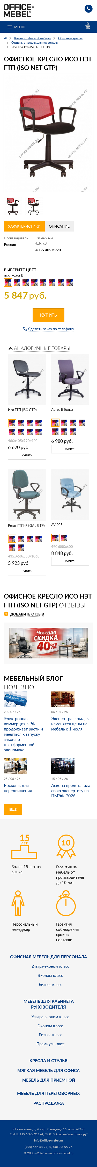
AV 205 (57, 524)
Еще (13, 809)
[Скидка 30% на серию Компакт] (48, 642)
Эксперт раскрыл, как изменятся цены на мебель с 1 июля (72, 724)
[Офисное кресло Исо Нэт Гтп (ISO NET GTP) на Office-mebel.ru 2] (34, 206)
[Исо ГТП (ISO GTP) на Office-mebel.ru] (27, 378)
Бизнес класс (50, 984)
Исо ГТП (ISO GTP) (22, 409)
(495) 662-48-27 (36, 1147)
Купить (48, 315)
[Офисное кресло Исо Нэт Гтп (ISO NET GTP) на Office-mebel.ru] (48, 133)
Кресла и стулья (48, 1060)
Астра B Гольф (62, 409)
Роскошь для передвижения (18, 788)
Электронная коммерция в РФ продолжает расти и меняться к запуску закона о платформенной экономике (23, 734)
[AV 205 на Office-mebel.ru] (70, 493)
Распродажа (48, 1103)
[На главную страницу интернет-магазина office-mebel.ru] (19, 10)
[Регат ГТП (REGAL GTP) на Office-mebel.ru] (27, 494)
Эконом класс (50, 975)
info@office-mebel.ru (48, 1140)
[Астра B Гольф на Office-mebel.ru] (70, 378)
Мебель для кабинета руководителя (49, 1004)
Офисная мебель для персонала (48, 957)
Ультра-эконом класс (50, 966)
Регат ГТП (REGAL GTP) (26, 525)
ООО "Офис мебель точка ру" (66, 1134)
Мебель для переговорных (48, 1093)
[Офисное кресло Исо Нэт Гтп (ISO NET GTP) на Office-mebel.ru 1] (13, 206)
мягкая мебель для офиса (48, 1070)
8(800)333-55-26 (60, 1147)
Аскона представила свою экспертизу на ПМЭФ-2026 (70, 791)
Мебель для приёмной (48, 1080)
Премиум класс (50, 1043)
